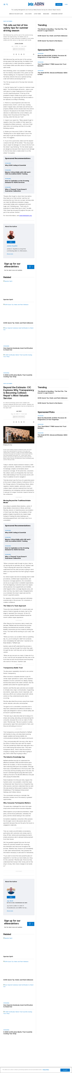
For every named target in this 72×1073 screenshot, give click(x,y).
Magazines (46, 13)
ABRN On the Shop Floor (16, 13)
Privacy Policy (46, 1069)
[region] (36, 1070)
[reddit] (21, 54)
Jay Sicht (19, 411)
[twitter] (19, 54)
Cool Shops (28, 13)
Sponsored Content (57, 13)
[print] (33, 54)
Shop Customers (7, 21)
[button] (4, 4)
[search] (7, 4)
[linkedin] (16, 54)
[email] (24, 54)
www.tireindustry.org (25, 215)
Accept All (65, 1070)
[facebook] (13, 54)
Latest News (37, 13)
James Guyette (19, 43)
